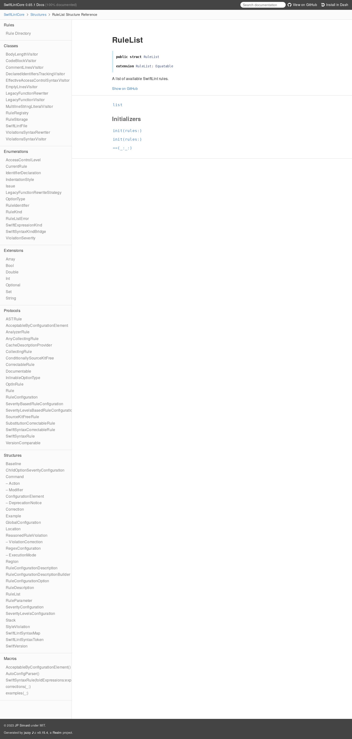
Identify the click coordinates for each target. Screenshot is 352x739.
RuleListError (17, 218)
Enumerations (16, 151)
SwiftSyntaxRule (20, 436)
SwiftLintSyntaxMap (23, 633)
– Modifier (14, 489)
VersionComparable (23, 442)
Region (12, 561)
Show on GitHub (125, 88)
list (120, 105)
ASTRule (14, 319)
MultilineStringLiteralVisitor (29, 106)
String (11, 298)
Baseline (13, 463)
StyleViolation (18, 626)
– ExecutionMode (21, 555)
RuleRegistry (17, 112)
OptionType (15, 199)
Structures (38, 14)
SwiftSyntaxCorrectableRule (30, 429)
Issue (10, 186)
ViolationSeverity (20, 238)
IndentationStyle (20, 179)
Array (10, 259)
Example (13, 516)
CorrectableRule (20, 364)
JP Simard (22, 725)
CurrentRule (16, 166)
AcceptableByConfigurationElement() (38, 667)
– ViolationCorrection (24, 541)
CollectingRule (19, 351)
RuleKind (14, 211)
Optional (13, 285)
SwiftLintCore (14, 14)
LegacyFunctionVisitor (25, 99)
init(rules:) (129, 130)
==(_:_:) (124, 148)
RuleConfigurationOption (27, 580)
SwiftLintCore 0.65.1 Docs (24, 4)
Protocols (12, 310)
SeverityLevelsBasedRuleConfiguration (40, 410)
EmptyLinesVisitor (21, 86)
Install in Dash (336, 4)
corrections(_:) (18, 686)
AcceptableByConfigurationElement (37, 325)
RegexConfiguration (23, 548)
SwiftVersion (17, 646)
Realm (57, 732)
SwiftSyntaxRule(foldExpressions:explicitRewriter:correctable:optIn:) (65, 680)
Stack (11, 620)
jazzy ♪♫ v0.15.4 (36, 732)
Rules (9, 25)
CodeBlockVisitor (21, 60)
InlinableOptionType (23, 377)
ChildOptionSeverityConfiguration (35, 470)
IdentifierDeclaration (23, 172)
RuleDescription (20, 587)
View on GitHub (304, 4)
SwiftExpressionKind (24, 225)
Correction (15, 509)
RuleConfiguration (22, 397)
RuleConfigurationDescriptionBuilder (38, 574)
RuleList (13, 594)
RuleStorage (17, 119)
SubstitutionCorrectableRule (30, 423)
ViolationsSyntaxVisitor (26, 139)
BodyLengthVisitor (22, 54)
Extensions (13, 250)
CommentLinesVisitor (24, 67)
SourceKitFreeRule (22, 416)
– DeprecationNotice (24, 502)
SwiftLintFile (17, 125)
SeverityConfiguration (25, 607)
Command (15, 476)
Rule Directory (18, 33)
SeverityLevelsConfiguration (30, 613)
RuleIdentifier (17, 205)
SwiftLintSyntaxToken (25, 639)
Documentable (18, 371)
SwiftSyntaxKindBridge (26, 231)
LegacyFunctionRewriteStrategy (34, 192)
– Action (13, 483)
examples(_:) (17, 693)
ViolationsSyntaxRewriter (28, 132)
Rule (10, 390)
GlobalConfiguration (23, 522)
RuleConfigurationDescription (32, 568)
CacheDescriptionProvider (29, 345)
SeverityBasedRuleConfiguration (34, 403)
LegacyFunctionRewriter (27, 93)
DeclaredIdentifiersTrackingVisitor (35, 73)
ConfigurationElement (25, 496)
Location (13, 528)
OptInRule (14, 384)
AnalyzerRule (17, 332)
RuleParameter (19, 600)
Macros (10, 658)
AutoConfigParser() (23, 673)
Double (12, 272)
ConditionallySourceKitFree (30, 358)
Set (9, 291)
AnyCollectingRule (22, 338)
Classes (11, 45)
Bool (10, 265)
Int (8, 278)
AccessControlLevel (23, 159)
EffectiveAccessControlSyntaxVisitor (37, 80)
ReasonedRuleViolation (26, 535)
